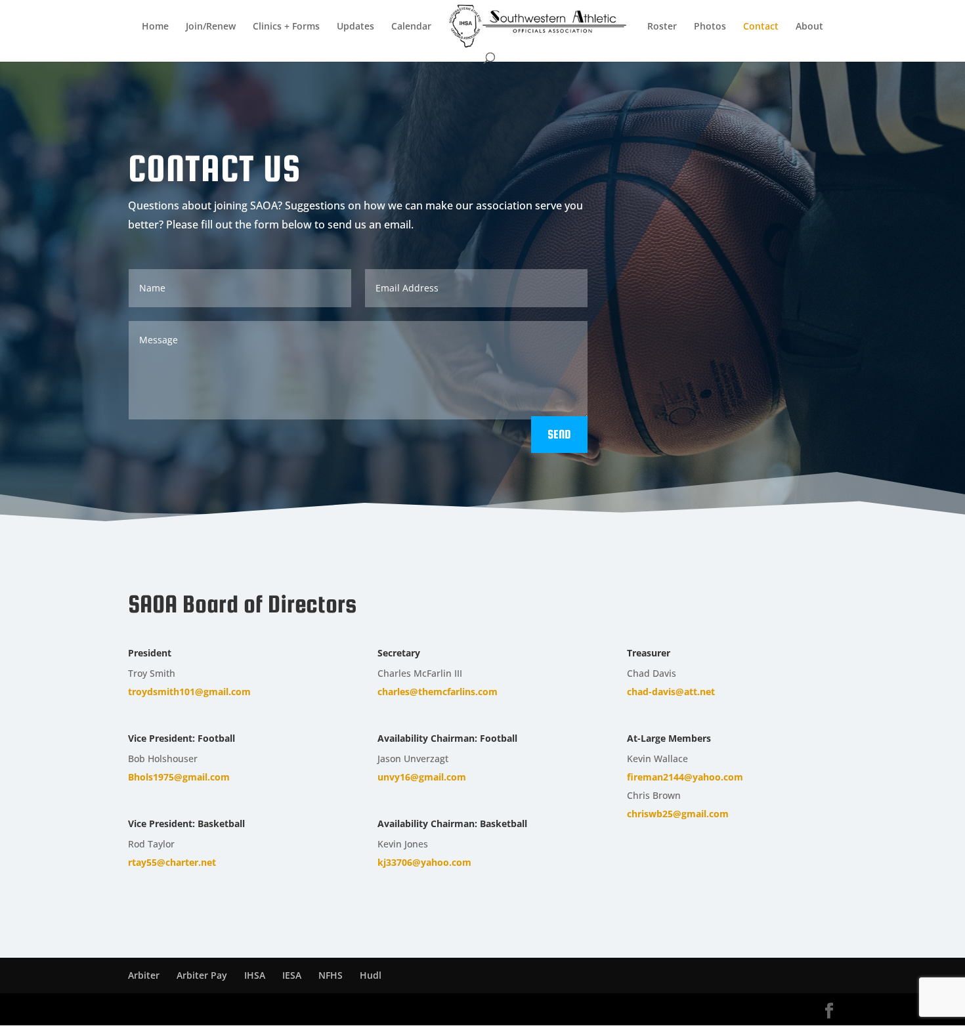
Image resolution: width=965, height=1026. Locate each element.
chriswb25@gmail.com (678, 813)
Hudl (370, 975)
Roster (662, 27)
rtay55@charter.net (172, 862)
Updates (355, 27)
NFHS (330, 975)
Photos (710, 27)
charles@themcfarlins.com (437, 691)
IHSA (254, 975)
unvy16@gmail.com (421, 777)
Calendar (411, 27)
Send (559, 434)
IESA (291, 975)
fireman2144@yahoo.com (685, 777)
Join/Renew (211, 27)
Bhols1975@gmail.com (179, 777)
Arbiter (144, 975)
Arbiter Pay (202, 975)
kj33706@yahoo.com (424, 862)
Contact (761, 27)
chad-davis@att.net (671, 691)
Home (155, 27)
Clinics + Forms (286, 27)
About (809, 27)
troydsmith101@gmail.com (189, 691)
